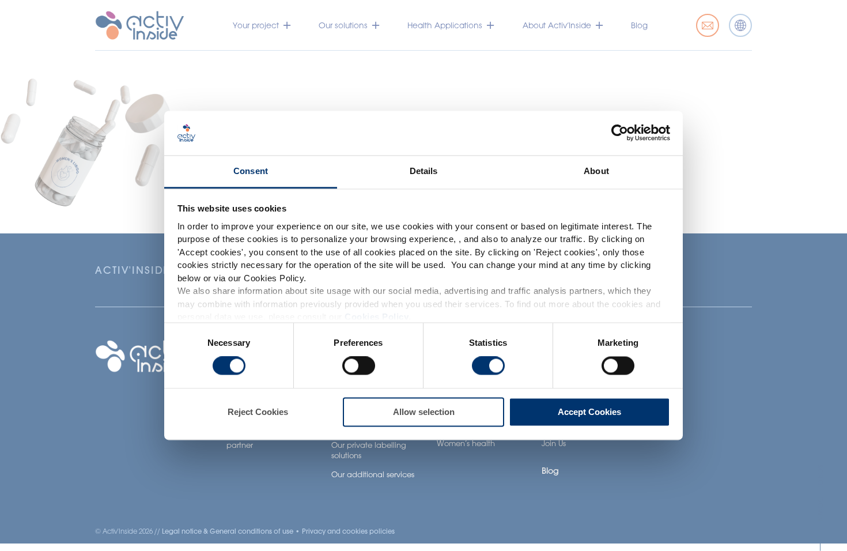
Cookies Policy (377, 317)
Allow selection (424, 412)
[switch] (358, 366)
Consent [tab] (250, 171)
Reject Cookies (258, 412)
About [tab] (596, 171)
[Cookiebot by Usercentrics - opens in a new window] (619, 133)
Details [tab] (424, 171)
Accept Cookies (589, 412)
